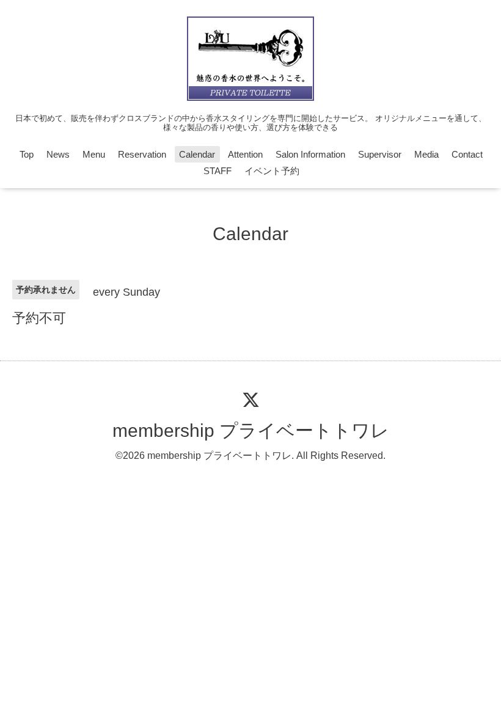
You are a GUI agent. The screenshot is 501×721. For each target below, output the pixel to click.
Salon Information (310, 154)
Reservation (142, 154)
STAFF (217, 171)
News (58, 154)
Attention (245, 154)
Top (27, 154)
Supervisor (379, 154)
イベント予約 (271, 171)
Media (426, 154)
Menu (93, 154)
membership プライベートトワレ (250, 430)
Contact (467, 154)
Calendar (197, 154)
